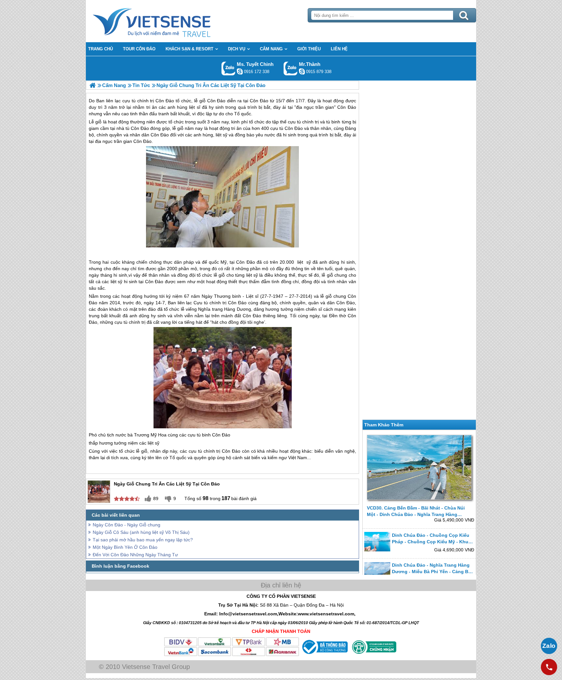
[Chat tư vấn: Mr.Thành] (302, 71)
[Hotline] (549, 667)
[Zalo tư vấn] (549, 646)
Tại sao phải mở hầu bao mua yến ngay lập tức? (143, 539)
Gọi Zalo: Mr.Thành (290, 68)
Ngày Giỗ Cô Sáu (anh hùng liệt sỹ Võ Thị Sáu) (141, 532)
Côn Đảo (140, 128)
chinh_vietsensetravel (239, 71)
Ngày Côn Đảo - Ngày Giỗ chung (126, 524)
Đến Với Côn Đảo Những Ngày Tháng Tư (135, 554)
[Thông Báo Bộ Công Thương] (324, 655)
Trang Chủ (168, 21)
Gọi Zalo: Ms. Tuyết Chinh (228, 68)
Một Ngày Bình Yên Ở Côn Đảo (125, 547)
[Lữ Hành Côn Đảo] (92, 85)
